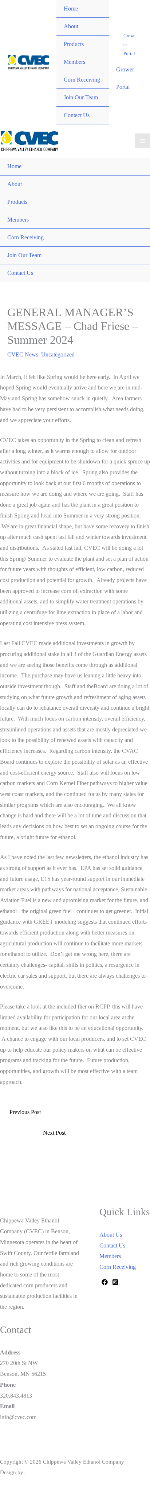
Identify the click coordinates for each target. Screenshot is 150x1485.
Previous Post (25, 1112)
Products (74, 44)
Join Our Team (81, 97)
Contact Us (77, 115)
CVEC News (22, 354)
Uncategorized (58, 354)
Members (74, 62)
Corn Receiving (82, 80)
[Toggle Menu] (96, 17)
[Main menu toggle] (142, 140)
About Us (110, 1235)
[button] (129, 45)
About (71, 26)
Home (71, 8)
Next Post (54, 1133)
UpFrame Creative (47, 1472)
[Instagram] (115, 1282)
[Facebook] (105, 1282)
